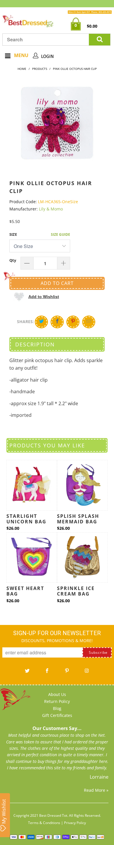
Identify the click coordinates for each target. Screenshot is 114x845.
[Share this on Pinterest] (73, 322)
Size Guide (60, 234)
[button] (36, 296)
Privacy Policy (75, 822)
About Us (57, 694)
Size (13, 234)
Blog (57, 708)
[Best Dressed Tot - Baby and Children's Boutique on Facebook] (47, 672)
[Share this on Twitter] (41, 322)
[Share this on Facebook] (57, 322)
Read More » (96, 790)
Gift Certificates (57, 715)
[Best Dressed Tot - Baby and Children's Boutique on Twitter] (27, 672)
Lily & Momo (51, 209)
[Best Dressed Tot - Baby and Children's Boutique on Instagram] (86, 672)
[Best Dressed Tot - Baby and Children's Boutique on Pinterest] (67, 672)
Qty (12, 260)
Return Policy (57, 701)
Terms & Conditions (44, 822)
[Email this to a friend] (88, 322)
